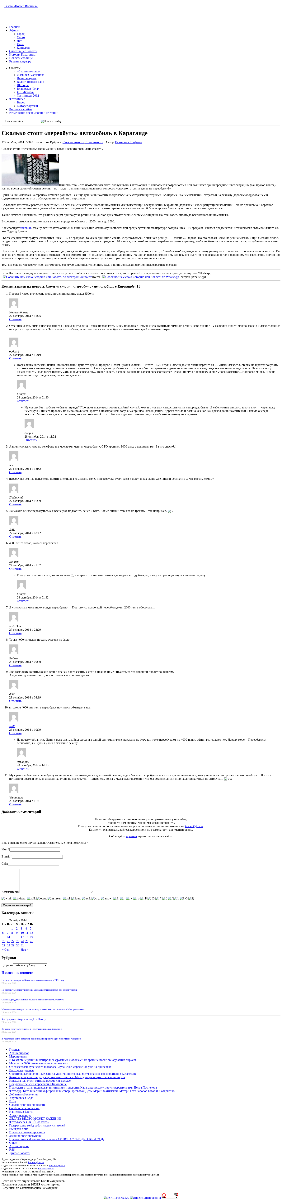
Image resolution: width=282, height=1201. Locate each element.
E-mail (6, 856)
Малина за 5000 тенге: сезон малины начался (38, 1063)
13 (3, 937)
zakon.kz (25, 228)
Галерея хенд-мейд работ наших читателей (37, 1125)
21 (8, 941)
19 (31, 937)
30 (17, 945)
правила (131, 836)
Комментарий (11, 892)
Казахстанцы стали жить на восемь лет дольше (40, 1080)
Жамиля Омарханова (30, 74)
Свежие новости (73, 142)
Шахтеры (23, 85)
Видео (21, 102)
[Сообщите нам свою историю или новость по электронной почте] (47, 276)
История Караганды (22, 54)
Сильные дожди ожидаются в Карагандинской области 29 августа (33, 999)
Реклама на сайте (20, 109)
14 (8, 937)
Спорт (21, 37)
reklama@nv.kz (46, 1168)
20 (3, 941)
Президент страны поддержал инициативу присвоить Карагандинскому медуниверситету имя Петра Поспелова (83, 1087)
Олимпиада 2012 (28, 95)
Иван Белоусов (26, 78)
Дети (20, 40)
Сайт (5, 863)
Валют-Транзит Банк (30, 81)
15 (12, 937)
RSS (12, 1149)
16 (17, 937)
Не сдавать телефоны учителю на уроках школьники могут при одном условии (39, 990)
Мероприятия (18, 1056)
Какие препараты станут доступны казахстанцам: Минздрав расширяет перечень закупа (67, 1077)
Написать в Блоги (21, 1111)
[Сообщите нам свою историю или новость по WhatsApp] (140, 276)
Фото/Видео (17, 99)
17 (22, 937)
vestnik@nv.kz (57, 1165)
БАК (12, 726)
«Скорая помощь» (28, 71)
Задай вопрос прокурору (25, 1135)
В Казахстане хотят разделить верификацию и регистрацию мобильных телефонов (41, 1038)
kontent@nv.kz (194, 826)
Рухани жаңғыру (20, 61)
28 (8, 945)
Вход (12, 1101)
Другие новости (19, 1153)
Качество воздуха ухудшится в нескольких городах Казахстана (32, 1029)
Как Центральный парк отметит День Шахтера (24, 1019)
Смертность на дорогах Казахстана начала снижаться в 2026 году (33, 980)
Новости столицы (21, 58)
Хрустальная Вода (21, 1097)
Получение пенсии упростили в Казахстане (38, 1084)
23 (17, 941)
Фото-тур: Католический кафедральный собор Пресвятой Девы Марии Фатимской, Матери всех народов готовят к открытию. (92, 1091)
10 (22, 932)
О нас (13, 1142)
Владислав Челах (28, 88)
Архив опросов (19, 1053)
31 (22, 945)
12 (31, 932)
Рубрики (7, 965)
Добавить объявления (23, 1094)
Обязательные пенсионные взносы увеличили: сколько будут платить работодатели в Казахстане (72, 1073)
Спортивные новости (23, 51)
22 (12, 941)
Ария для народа (20, 1115)
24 (22, 941)
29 (12, 945)
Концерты (23, 47)
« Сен (6, 949)
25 (26, 941)
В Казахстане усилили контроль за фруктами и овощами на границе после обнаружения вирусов (73, 1060)
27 (3, 945)
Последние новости (17, 973)
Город (21, 33)
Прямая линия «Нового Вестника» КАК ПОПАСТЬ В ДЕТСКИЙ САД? (56, 1139)
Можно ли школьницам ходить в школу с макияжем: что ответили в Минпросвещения (43, 1009)
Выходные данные (21, 1070)
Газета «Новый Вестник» (21, 6)
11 (26, 932)
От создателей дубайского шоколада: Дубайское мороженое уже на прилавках (60, 1066)
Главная (14, 27)
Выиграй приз (18, 1128)
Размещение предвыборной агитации (33, 112)
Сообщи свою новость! (24, 1108)
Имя (4, 849)
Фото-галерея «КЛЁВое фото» (29, 1122)
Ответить (15, 319)
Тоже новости (94, 142)
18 (26, 937)
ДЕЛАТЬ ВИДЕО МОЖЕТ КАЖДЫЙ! (35, 1118)
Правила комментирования (27, 1132)
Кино (20, 44)
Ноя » (24, 949)
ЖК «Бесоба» (25, 92)
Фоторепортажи (27, 105)
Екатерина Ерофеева (128, 142)
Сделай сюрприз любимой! (27, 1104)
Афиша (14, 30)
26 (31, 941)
